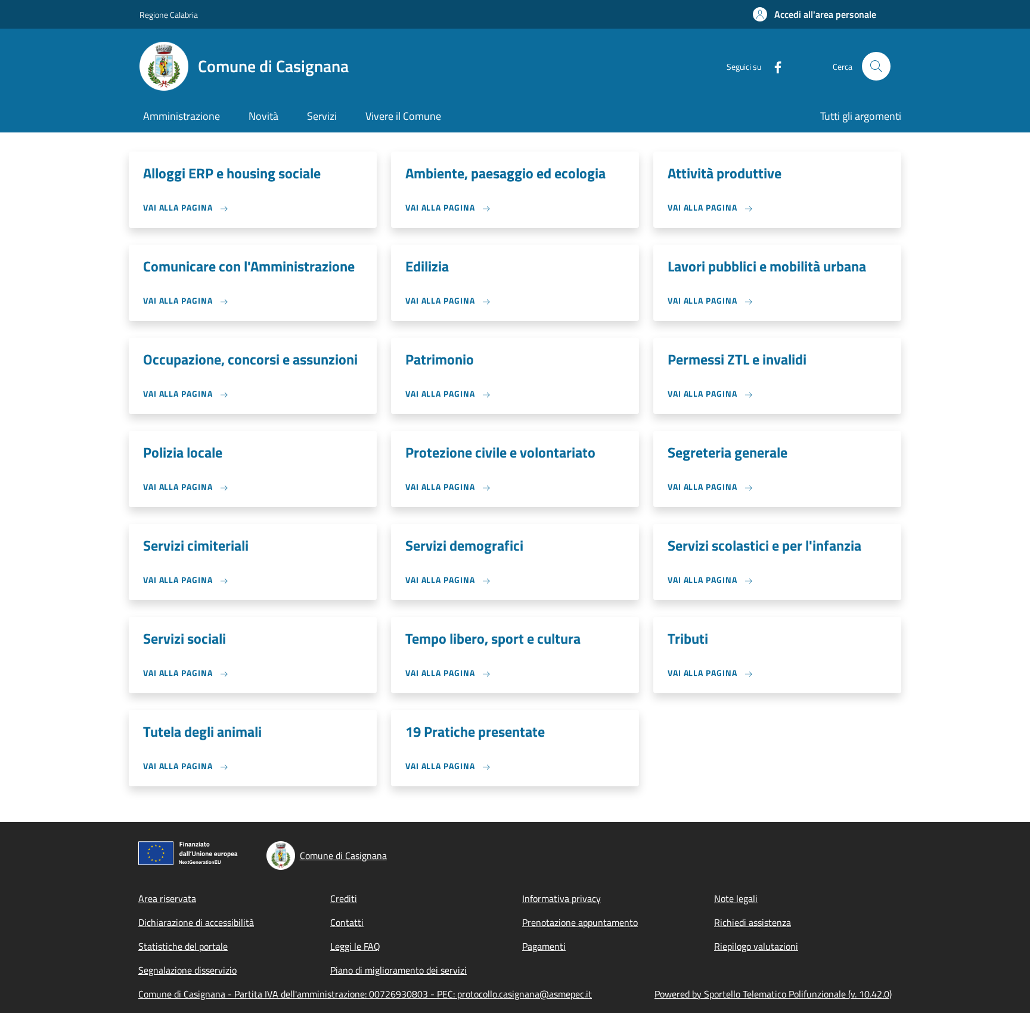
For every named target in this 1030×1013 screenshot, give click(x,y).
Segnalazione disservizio (187, 970)
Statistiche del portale (183, 946)
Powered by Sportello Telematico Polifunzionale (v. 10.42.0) (773, 994)
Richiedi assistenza (752, 922)
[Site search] (876, 66)
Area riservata (167, 898)
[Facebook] (773, 66)
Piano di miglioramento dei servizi (398, 970)
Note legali (736, 898)
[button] (815, 14)
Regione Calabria (168, 14)
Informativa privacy (561, 898)
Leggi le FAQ (355, 946)
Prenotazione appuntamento (580, 922)
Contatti (347, 922)
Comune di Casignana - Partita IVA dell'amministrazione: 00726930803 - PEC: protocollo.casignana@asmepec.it (365, 994)
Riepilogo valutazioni (756, 946)
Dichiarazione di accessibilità (196, 922)
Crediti (343, 898)
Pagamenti (544, 946)
